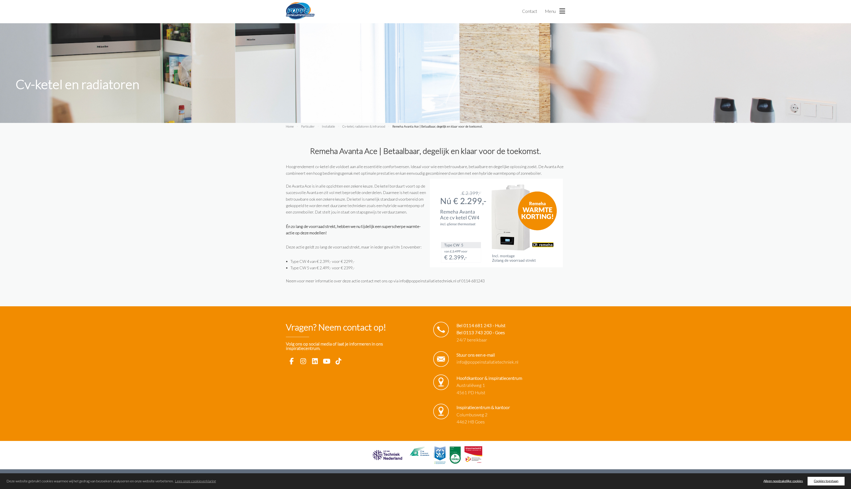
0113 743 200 (477, 332)
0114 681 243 (477, 325)
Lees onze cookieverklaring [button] (195, 481)
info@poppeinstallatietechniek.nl (487, 362)
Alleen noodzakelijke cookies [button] (783, 481)
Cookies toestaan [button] (826, 481)
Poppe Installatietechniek (300, 11)
